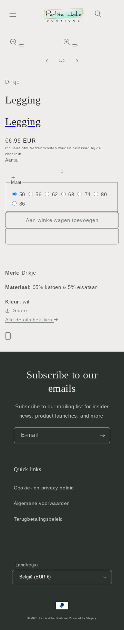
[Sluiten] (8, 336)
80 (104, 194)
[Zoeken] (98, 13)
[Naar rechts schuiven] (77, 60)
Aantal (12, 160)
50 (22, 194)
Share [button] (20, 310)
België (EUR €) (35, 576)
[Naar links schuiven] (46, 60)
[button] (12, 13)
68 (71, 194)
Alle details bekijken (29, 319)
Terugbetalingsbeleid (38, 519)
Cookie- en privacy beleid (44, 487)
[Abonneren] (102, 435)
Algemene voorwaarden (42, 503)
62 (55, 194)
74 (88, 194)
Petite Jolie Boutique (53, 618)
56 (38, 194)
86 (22, 204)
